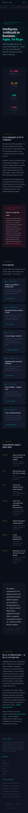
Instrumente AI (6, 765)
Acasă (4, 760)
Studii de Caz (5, 771)
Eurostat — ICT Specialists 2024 (10, 794)
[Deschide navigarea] (24, 2)
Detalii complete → (16, 243)
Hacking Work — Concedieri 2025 (10, 786)
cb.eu (7, 2)
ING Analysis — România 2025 (10, 788)
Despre (4, 773)
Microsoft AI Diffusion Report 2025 (11, 783)
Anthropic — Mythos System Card (11, 796)
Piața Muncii (5, 763)
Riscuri (4, 768)
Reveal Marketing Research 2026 (10, 791)
